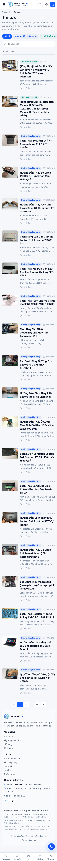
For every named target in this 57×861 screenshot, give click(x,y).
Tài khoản (8, 748)
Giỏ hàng (8, 744)
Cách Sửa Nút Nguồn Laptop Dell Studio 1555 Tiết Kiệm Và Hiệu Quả (37, 457)
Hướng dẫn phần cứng (26, 36)
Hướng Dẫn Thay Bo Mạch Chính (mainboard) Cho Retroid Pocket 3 (35, 553)
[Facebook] (6, 800)
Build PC (28, 859)
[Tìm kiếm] (40, 4)
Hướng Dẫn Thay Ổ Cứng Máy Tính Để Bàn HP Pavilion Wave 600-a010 (37, 425)
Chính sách (9, 766)
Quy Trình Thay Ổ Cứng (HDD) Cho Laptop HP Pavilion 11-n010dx (37, 678)
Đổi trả (24, 840)
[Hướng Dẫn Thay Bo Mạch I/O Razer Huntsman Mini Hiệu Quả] (10, 180)
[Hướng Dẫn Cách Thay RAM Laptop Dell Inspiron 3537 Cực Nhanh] (10, 525)
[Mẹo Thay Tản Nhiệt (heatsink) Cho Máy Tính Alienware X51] (10, 336)
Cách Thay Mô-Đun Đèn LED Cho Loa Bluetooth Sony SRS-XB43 (37, 272)
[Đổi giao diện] (46, 4)
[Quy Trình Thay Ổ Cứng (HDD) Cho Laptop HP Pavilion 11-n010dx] (10, 681)
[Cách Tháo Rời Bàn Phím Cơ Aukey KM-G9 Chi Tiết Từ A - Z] (10, 619)
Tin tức (17, 12)
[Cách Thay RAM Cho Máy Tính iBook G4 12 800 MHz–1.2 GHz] (10, 306)
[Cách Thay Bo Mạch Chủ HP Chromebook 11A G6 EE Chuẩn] (10, 148)
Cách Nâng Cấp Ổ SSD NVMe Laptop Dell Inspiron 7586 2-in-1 (36, 240)
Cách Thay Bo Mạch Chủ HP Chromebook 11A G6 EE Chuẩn (36, 144)
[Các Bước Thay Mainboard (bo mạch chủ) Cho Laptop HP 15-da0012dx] (10, 589)
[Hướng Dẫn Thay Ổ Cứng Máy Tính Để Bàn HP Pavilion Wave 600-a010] (10, 429)
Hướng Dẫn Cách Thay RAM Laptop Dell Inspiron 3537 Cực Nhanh (37, 521)
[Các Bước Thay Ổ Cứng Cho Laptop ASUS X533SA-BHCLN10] (10, 368)
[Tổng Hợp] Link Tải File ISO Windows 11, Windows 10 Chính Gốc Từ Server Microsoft (36, 71)
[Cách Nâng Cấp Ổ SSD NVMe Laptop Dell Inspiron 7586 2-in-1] (10, 243)
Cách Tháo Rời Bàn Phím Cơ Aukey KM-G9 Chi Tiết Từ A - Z (37, 615)
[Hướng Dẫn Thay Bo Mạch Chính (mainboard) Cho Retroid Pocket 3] (10, 557)
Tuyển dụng (9, 774)
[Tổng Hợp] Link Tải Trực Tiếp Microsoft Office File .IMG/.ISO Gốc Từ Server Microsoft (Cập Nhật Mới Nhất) (37, 108)
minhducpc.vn (41, 829)
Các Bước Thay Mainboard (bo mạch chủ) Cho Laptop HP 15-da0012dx (37, 585)
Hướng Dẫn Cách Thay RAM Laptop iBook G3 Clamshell (36, 394)
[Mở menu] (3, 4)
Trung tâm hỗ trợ (12, 758)
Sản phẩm (8, 736)
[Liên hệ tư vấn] (51, 846)
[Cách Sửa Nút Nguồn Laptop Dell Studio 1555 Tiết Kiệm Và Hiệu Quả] (10, 461)
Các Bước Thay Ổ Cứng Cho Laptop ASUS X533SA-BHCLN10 (36, 364)
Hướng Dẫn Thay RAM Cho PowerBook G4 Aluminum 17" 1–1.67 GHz (37, 208)
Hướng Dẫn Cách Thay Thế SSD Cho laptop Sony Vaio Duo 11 (35, 646)
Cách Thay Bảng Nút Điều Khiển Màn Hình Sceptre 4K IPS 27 (36, 489)
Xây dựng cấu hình (12, 740)
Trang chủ (6, 12)
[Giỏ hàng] (52, 4)
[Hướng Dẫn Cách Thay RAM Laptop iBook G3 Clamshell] (10, 398)
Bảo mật (32, 840)
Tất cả (7, 36)
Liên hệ (7, 770)
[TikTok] (12, 800)
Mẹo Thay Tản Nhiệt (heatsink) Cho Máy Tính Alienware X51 (34, 333)
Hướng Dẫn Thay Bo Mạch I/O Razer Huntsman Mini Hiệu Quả (35, 176)
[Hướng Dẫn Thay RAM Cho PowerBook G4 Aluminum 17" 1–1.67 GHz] (10, 211)
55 (37, 704)
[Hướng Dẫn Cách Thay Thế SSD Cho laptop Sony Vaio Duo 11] (10, 649)
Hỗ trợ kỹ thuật (11, 762)
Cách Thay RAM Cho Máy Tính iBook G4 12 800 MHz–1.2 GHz (37, 302)
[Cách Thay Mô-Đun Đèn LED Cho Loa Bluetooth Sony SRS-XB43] (10, 276)
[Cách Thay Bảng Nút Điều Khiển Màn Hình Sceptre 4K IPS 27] (10, 493)
